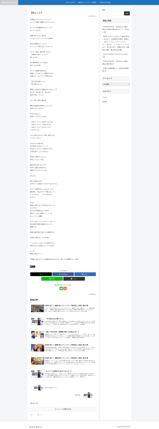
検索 (103, 10)
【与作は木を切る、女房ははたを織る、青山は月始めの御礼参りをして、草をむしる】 (115, 29)
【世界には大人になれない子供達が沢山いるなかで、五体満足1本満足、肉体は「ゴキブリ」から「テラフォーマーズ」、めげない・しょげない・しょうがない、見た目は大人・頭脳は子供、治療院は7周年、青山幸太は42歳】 (115, 43)
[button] (74, 279)
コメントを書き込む (63, 409)
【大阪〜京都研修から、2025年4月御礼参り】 (115, 69)
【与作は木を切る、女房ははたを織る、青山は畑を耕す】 (115, 62)
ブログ (33, 266)
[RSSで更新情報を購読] (65, 288)
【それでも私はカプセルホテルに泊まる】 (115, 55)
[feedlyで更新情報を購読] (61, 288)
